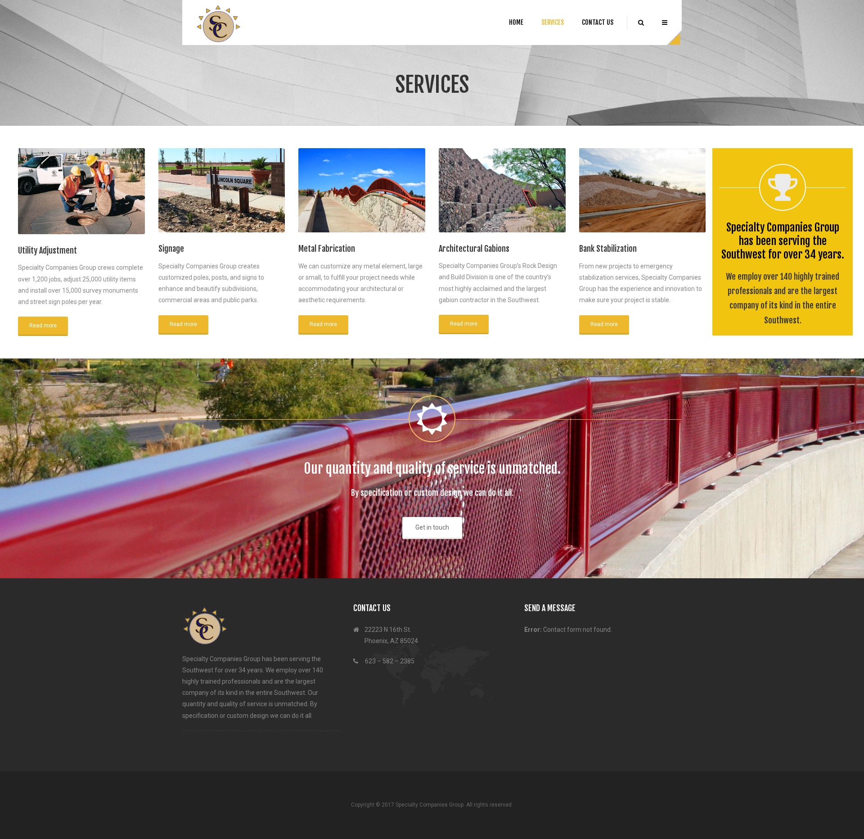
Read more (43, 325)
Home (516, 22)
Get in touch (432, 527)
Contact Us (597, 22)
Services (552, 22)
